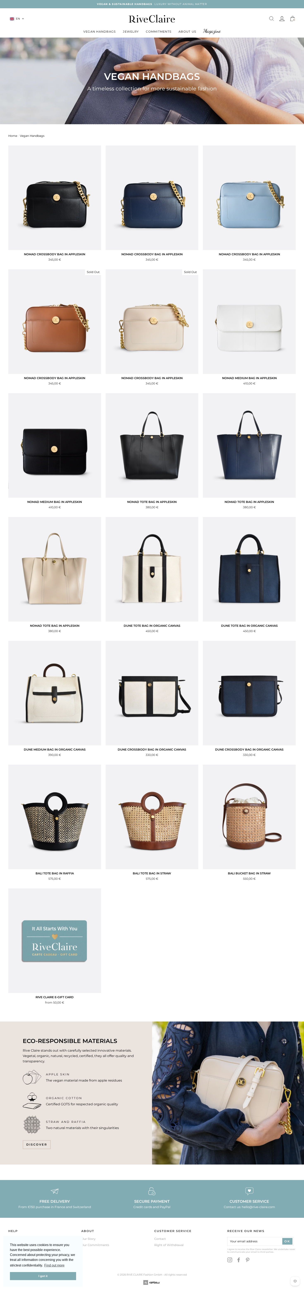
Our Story (88, 1238)
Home (12, 135)
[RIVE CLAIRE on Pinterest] (247, 1259)
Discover (36, 1144)
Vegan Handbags (99, 31)
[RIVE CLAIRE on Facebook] (238, 1259)
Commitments (158, 31)
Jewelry (131, 31)
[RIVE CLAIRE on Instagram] (229, 1259)
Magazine (212, 31)
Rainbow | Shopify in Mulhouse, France (152, 1282)
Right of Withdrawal (169, 1245)
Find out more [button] (54, 1265)
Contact (160, 1238)
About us (187, 31)
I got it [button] (43, 1276)
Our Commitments (95, 1245)
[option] (152, 4)
